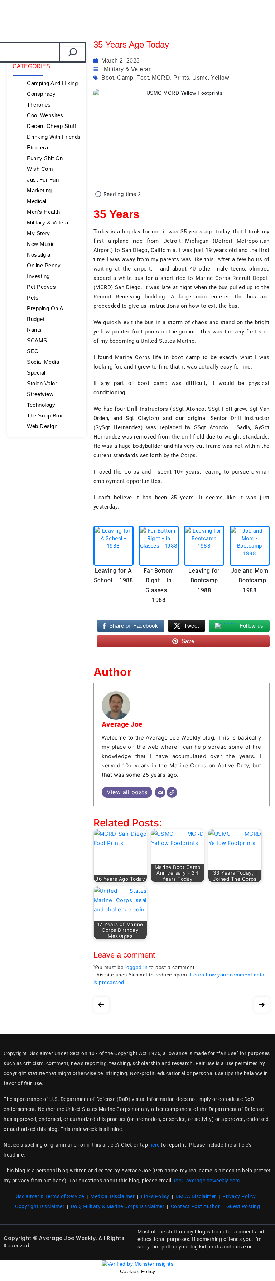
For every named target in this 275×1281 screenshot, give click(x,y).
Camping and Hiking (52, 83)
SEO (33, 351)
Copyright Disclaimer (39, 1206)
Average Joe (122, 724)
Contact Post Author (195, 1206)
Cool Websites (45, 115)
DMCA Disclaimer (195, 1196)
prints (181, 78)
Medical (37, 201)
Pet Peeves (41, 287)
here (154, 1145)
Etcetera (37, 147)
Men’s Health (43, 212)
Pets (32, 298)
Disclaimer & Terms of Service (49, 1196)
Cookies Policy (137, 1271)
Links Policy (155, 1196)
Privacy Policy (239, 1196)
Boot (107, 78)
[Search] (72, 52)
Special (36, 373)
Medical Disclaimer (112, 1196)
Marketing (39, 190)
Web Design (42, 426)
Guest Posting (243, 1206)
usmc (200, 78)
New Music (41, 244)
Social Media (43, 362)
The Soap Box (44, 415)
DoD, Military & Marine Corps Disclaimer (118, 1206)
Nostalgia (38, 255)
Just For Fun (43, 180)
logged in (136, 967)
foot (142, 78)
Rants (34, 330)
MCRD (161, 78)
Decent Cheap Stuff (51, 126)
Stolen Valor (42, 383)
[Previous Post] (101, 1003)
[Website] (172, 792)
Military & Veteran (49, 222)
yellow (220, 78)
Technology (41, 405)
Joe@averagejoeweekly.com (206, 1180)
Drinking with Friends (54, 137)
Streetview (40, 394)
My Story (38, 233)
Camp (125, 78)
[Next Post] (262, 1003)
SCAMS (37, 340)
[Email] (160, 792)
